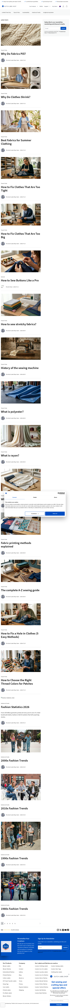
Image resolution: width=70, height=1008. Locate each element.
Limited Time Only (6, 12)
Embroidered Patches (8, 972)
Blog (20, 975)
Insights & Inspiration (48, 12)
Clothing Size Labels (56, 972)
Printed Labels (7, 990)
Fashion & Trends (36, 12)
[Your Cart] (66, 6)
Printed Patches (7, 975)
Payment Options (23, 987)
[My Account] (63, 6)
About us (21, 978)
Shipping (21, 990)
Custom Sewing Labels (57, 966)
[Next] (39, 923)
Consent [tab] (14, 497)
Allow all (55, 513)
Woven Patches (7, 969)
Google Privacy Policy (57, 950)
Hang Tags (5, 984)
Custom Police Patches (41, 984)
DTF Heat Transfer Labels (9, 981)
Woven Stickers (7, 996)
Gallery (21, 972)
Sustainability (26, 12)
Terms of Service (51, 32)
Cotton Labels (6, 978)
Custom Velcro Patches (41, 978)
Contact (21, 969)
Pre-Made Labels (7, 993)
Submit (63, 28)
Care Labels (6, 987)
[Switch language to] (60, 6)
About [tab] (55, 497)
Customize (34, 513)
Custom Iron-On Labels (41, 969)
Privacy (21, 984)
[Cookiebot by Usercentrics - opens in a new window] (59, 493)
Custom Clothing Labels (41, 966)
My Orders (54, 6)
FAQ (20, 966)
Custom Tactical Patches (41, 987)
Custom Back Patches (41, 993)
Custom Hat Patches (40, 990)
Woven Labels (6, 966)
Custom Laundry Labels (41, 972)
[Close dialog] (68, 974)
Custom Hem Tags (56, 969)
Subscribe (59, 1004)
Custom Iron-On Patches (41, 975)
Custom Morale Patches (41, 981)
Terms (20, 981)
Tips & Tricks (17, 12)
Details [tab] (35, 497)
